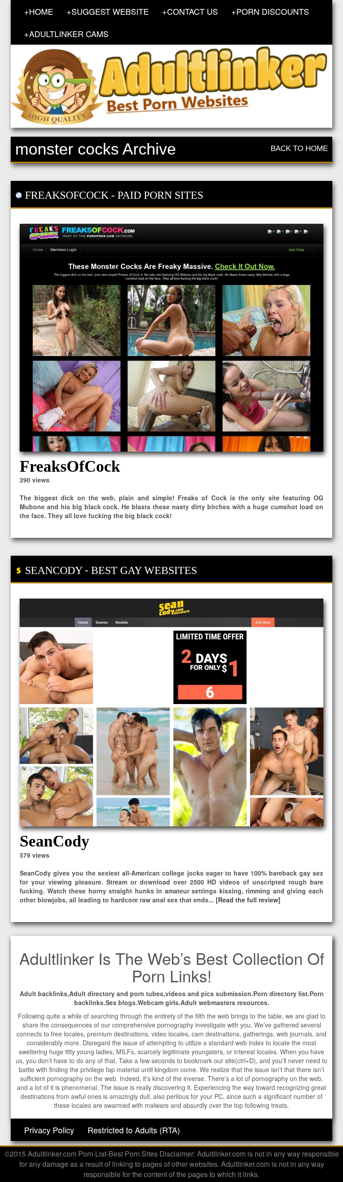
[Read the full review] (248, 899)
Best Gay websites (144, 570)
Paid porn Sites (160, 195)
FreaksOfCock (67, 195)
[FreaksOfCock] (171, 338)
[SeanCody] (171, 712)
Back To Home (299, 148)
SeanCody (53, 570)
